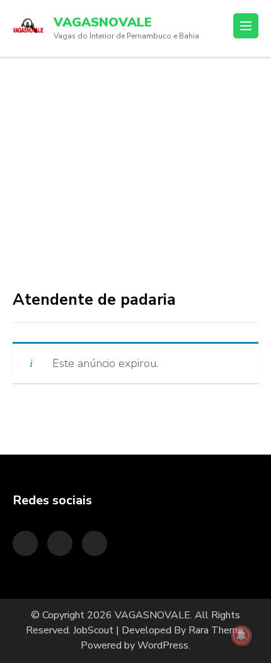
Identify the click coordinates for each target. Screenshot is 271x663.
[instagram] (25, 543)
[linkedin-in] (59, 543)
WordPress (162, 645)
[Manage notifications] (241, 635)
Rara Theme (215, 630)
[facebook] (94, 543)
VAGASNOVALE (103, 22)
